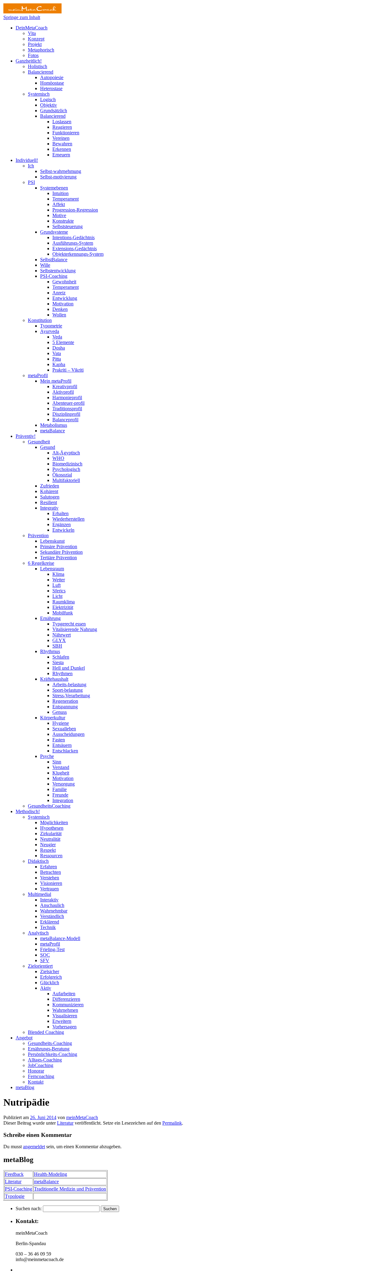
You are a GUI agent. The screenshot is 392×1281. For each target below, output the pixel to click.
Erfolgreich (51, 977)
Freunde (60, 794)
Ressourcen (51, 855)
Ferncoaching (41, 1076)
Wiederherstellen (68, 519)
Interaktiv (49, 899)
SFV (44, 960)
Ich (31, 165)
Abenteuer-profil (68, 403)
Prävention (38, 535)
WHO (58, 458)
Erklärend (49, 921)
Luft (56, 585)
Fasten (58, 739)
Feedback (14, 1174)
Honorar (36, 1070)
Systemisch (39, 94)
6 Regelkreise (41, 563)
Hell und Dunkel (68, 668)
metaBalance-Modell (60, 938)
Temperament (65, 198)
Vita (32, 33)
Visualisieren (64, 1015)
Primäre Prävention (58, 546)
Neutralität (50, 839)
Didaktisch (38, 861)
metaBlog (25, 1087)
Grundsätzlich (53, 110)
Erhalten (60, 513)
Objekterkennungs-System (78, 254)
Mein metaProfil (55, 381)
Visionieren (51, 883)
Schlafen (60, 657)
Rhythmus (50, 651)
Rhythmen (62, 673)
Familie (59, 789)
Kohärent (49, 491)
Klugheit (60, 772)
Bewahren (62, 143)
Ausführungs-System (72, 243)
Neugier (48, 844)
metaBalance (52, 430)
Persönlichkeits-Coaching (52, 1054)
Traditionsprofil (67, 408)
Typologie (14, 1196)
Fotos (33, 55)
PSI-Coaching (53, 276)
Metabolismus (53, 425)
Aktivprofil (63, 392)
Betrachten (50, 872)
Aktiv (45, 988)
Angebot (24, 1037)
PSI (31, 182)
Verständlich (52, 916)
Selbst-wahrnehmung (60, 171)
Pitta (56, 358)
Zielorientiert (40, 966)
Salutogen (49, 496)
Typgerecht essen (69, 623)
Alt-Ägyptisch (66, 452)
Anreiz (59, 292)
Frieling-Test (52, 949)
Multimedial (39, 894)
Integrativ (49, 507)
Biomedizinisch (67, 463)
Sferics (59, 590)
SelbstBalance (53, 259)
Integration (62, 800)
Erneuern (61, 154)
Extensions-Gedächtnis (74, 248)
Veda (57, 336)
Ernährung (50, 618)
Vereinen (61, 138)
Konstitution (40, 320)
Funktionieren (65, 132)
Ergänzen (61, 524)
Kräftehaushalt (54, 679)
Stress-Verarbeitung (71, 695)
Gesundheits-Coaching (50, 1043)
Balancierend (40, 72)
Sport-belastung (67, 690)
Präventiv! (26, 436)
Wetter (58, 579)
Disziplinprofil (66, 414)
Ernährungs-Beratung (49, 1048)
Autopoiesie (51, 77)
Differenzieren (66, 999)
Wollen (59, 314)
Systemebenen (54, 187)
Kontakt (35, 1081)
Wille (45, 265)
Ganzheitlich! (29, 60)
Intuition (60, 193)
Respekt (48, 850)
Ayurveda (49, 331)
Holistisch (37, 66)
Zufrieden (49, 485)
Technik (48, 927)
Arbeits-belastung (69, 684)
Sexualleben (64, 728)
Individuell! (27, 160)
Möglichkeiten (54, 822)
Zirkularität (51, 833)
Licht (57, 596)
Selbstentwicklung (58, 270)
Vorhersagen (64, 1026)
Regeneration (65, 701)
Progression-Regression (75, 209)
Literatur (65, 1123)
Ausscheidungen (68, 734)
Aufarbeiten (63, 993)
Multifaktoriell (66, 480)
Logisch (48, 99)
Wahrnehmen (65, 1010)
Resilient (48, 502)
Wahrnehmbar (53, 910)
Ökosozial (62, 474)
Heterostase (51, 88)
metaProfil (38, 375)
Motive (59, 215)
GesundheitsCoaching (49, 806)
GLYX (59, 640)
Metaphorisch (41, 49)
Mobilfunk (62, 612)
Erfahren (48, 866)
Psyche (47, 756)
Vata (56, 353)
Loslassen (61, 121)
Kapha (58, 364)
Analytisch (38, 932)
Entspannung (65, 706)
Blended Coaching (46, 1032)
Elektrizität (62, 607)
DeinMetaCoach (31, 27)
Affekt (58, 204)
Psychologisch (66, 469)
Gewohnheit (64, 281)
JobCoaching (40, 1065)
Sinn (56, 761)
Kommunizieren (68, 1004)
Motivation (63, 303)
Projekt (35, 44)
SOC (45, 955)
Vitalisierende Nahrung (74, 629)
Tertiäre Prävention (58, 557)
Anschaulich (52, 905)
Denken (60, 309)
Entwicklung (64, 298)
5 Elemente (63, 342)
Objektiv (48, 105)
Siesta (58, 662)
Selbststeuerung (67, 226)
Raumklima (63, 601)
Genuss (59, 712)
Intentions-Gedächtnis (73, 237)
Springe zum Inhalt (21, 17)
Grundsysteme (54, 232)
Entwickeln (63, 530)
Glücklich (49, 982)
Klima (58, 574)
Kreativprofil (64, 386)
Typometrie (51, 325)
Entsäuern (62, 745)
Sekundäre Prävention (61, 552)
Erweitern (61, 1021)
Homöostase (52, 83)
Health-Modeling (50, 1174)
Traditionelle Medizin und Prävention (70, 1188)
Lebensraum (52, 568)
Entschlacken (65, 750)
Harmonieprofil (67, 397)
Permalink (172, 1123)
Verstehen (49, 877)
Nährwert (61, 634)
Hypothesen (51, 828)
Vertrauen (49, 888)
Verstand (60, 767)
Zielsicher (49, 971)
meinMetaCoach (82, 1117)
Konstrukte (63, 221)
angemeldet (34, 1146)
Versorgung (63, 783)
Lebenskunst (52, 541)
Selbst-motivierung (58, 176)
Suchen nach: (29, 1208)
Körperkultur (52, 717)
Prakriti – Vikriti (68, 370)
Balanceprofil (65, 419)
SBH (57, 645)
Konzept (36, 38)
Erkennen (61, 149)
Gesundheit (39, 441)
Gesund (47, 447)
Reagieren (62, 127)
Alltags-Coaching (45, 1059)
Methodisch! (28, 811)
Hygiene (60, 723)
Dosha (58, 347)
